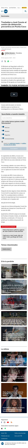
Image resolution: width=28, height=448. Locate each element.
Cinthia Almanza (13, 53)
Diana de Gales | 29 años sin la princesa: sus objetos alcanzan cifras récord (13, 378)
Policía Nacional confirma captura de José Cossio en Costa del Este (13, 230)
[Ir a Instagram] (5, 422)
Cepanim (19, 7)
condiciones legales (14, 143)
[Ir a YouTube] (8, 422)
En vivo (24, 7)
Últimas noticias (4, 7)
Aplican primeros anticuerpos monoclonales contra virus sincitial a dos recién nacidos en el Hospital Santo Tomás (14, 336)
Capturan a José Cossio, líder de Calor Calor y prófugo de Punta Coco (13, 237)
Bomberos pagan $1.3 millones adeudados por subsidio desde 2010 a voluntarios (13, 306)
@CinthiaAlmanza (11, 54)
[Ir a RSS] (12, 422)
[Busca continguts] (25, 11)
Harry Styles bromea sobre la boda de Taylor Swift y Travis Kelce (13, 393)
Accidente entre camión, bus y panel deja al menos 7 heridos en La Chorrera (13, 274)
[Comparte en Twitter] (5, 61)
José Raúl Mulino (12, 7)
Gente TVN (4, 433)
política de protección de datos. (15, 144)
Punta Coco (6, 249)
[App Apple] (2, 428)
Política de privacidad (20, 433)
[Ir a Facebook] (2, 422)
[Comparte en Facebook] (2, 61)
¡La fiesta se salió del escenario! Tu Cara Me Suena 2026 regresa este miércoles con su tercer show (14, 361)
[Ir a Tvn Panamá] (13, 11)
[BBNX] (2, 443)
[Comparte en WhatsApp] (8, 61)
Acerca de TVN (18, 436)
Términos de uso (5, 436)
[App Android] (5, 428)
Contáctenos (4, 438)
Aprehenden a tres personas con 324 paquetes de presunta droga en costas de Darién (13, 321)
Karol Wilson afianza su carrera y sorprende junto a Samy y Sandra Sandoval (13, 409)
